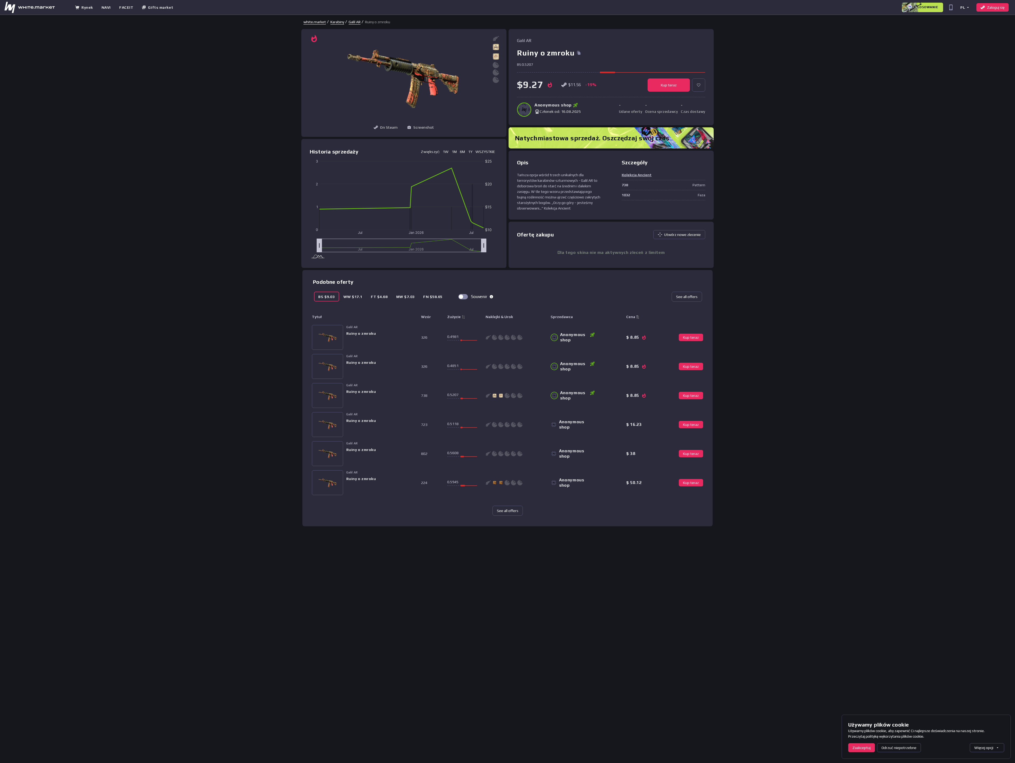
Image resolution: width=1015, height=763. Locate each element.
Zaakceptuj (861, 748)
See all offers (687, 297)
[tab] (326, 296)
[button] (964, 7)
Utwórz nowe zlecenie (682, 234)
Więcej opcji (983, 748)
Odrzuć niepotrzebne (899, 748)
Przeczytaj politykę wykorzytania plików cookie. (886, 736)
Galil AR (355, 22)
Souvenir (479, 296)
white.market (314, 22)
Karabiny (337, 22)
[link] (314, 22)
